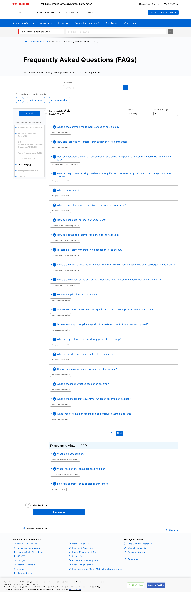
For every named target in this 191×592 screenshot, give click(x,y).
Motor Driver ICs (80, 543)
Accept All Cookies (156, 585)
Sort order (132, 110)
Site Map (173, 530)
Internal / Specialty (137, 548)
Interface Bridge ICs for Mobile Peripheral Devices (97, 569)
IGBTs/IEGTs (23, 560)
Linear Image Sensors (82, 564)
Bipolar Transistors (26, 564)
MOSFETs (21, 556)
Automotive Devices (27, 543)
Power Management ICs (84, 552)
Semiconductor (38, 41)
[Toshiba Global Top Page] (26, 4)
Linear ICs (77, 556)
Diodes (20, 569)
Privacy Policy (75, 589)
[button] (150, 4)
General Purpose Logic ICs (85, 560)
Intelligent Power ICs (82, 548)
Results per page (160, 110)
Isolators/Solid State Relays (30, 552)
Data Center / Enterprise (140, 543)
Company (133, 559)
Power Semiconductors (28, 548)
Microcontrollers (25, 573)
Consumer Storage (137, 552)
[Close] (46, 112)
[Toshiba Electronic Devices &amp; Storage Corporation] (66, 4)
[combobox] (116, 31)
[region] (95, 585)
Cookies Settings (136, 585)
